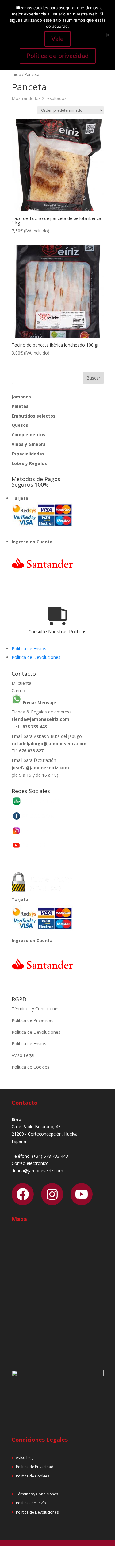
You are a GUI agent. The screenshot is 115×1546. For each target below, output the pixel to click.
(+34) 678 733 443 (50, 1156)
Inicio (16, 74)
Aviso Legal (23, 1055)
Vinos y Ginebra (29, 444)
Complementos (28, 435)
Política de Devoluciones (36, 657)
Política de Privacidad (33, 1020)
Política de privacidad (57, 56)
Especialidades (28, 454)
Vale (57, 39)
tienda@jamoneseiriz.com (40, 719)
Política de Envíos (29, 648)
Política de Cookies (30, 1067)
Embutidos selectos (34, 416)
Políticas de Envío (31, 1503)
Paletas (20, 406)
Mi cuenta (21, 683)
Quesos (20, 425)
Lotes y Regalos (29, 463)
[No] (107, 35)
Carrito (18, 690)
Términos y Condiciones (35, 1009)
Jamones (21, 397)
